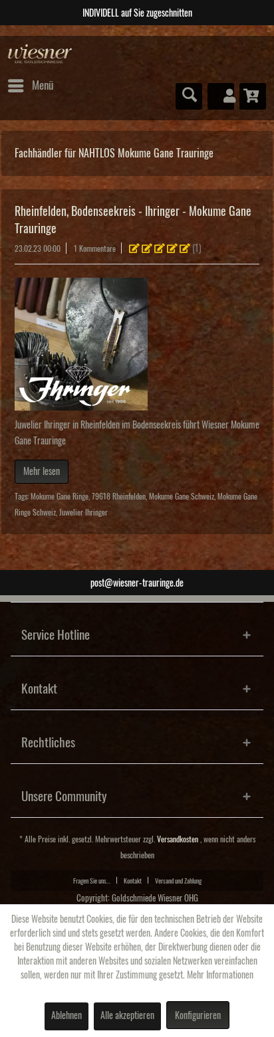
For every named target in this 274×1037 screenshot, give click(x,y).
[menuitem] (30, 85)
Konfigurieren (198, 1015)
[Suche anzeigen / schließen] (189, 96)
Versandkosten (177, 839)
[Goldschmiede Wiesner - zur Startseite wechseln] (40, 54)
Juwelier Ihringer (83, 512)
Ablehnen (66, 1015)
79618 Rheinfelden (119, 496)
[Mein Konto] (220, 96)
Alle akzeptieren (127, 1015)
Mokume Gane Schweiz (181, 496)
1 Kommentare (95, 248)
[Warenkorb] (252, 96)
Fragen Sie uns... (91, 881)
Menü (42, 85)
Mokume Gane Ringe (59, 496)
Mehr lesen (41, 471)
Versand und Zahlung (178, 881)
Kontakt (133, 881)
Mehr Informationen (220, 975)
